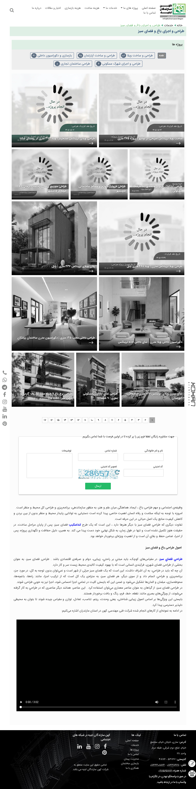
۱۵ (58, 420)
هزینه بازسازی (73, 8)
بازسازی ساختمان (130, 763)
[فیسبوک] (4, 394)
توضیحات (66, 451)
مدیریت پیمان (131, 759)
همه (161, 55)
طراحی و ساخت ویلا (137, 55)
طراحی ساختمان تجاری (73, 63)
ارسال (98, 486)
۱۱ (85, 420)
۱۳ (71, 420)
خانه (179, 25)
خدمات (168, 25)
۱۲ (78, 420)
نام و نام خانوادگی (154, 451)
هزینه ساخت (92, 8)
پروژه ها (134, 749)
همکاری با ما (132, 768)
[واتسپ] (4, 380)
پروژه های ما (130, 8)
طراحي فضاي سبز (171, 559)
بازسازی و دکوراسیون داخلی (52, 55)
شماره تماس (111, 451)
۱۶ (52, 420)
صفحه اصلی (149, 8)
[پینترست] (4, 423)
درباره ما (36, 8)
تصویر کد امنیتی (109, 467)
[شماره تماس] (4, 373)
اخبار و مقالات (53, 8)
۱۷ (45, 420)
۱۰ (92, 420)
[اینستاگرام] (4, 402)
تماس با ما (149, 13)
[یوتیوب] (4, 409)
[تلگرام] (4, 387)
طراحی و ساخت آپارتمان (97, 55)
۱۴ (65, 420)
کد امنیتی (158, 467)
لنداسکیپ (74, 524)
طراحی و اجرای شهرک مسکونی (119, 63)
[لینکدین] (4, 416)
